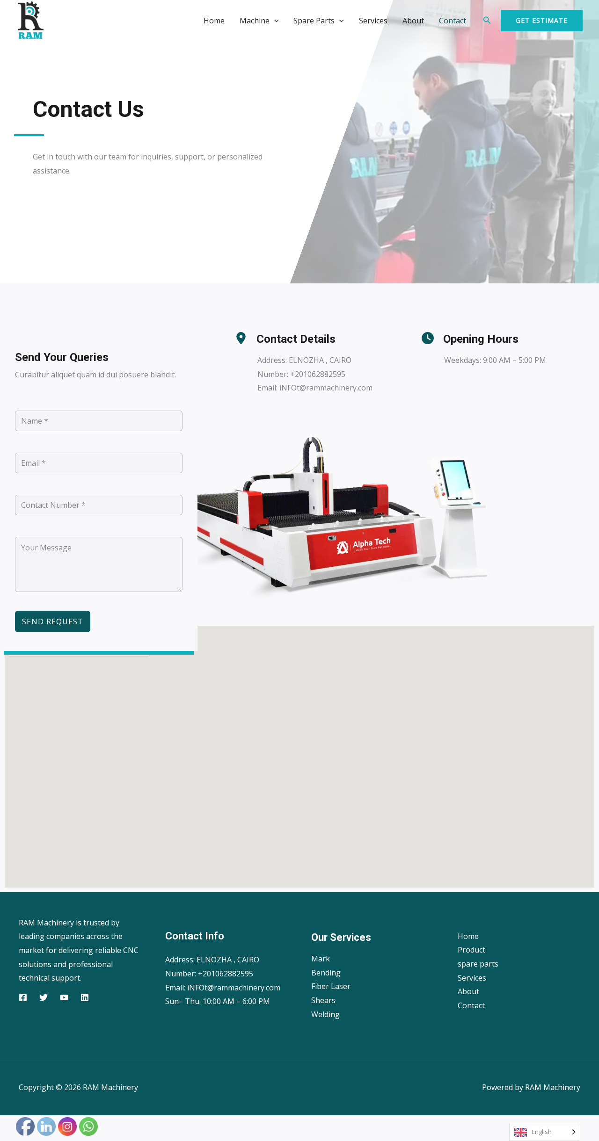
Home (214, 20)
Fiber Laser (331, 986)
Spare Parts (314, 20)
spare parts (478, 964)
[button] (274, 20)
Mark (320, 958)
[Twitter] (43, 997)
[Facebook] (23, 997)
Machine (255, 20)
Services (373, 20)
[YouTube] (64, 997)
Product (471, 950)
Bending (326, 973)
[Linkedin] (84, 997)
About (413, 20)
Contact (452, 20)
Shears (323, 1000)
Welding (325, 1014)
